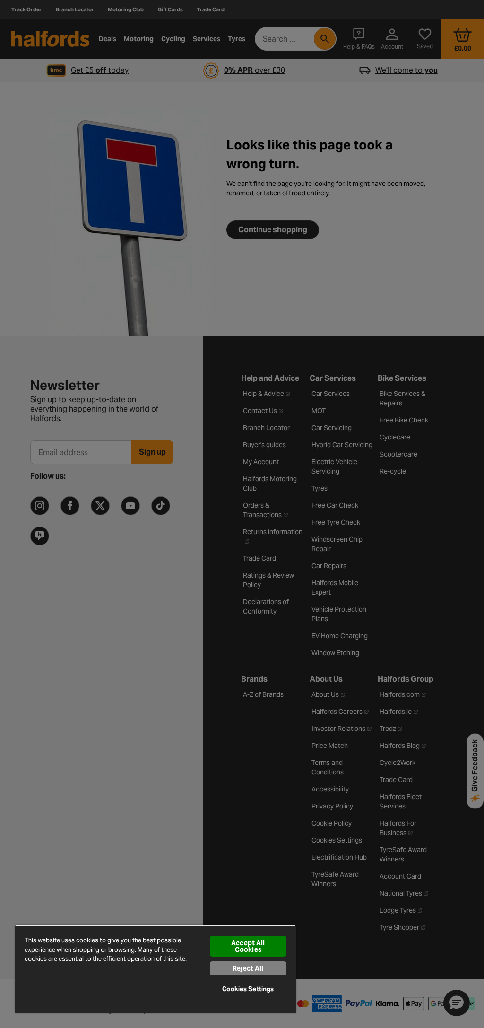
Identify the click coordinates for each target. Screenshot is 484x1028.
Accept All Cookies (248, 946)
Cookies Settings (248, 989)
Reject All (248, 968)
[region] (155, 969)
